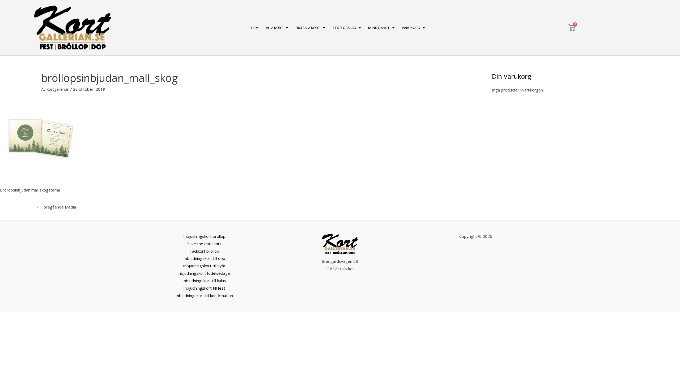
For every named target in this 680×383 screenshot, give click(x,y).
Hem (254, 27)
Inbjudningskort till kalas (204, 280)
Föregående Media (56, 207)
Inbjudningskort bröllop (204, 236)
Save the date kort (204, 243)
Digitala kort (308, 27)
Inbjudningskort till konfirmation (204, 295)
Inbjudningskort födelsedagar (204, 273)
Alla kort (274, 27)
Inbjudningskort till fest (204, 288)
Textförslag (344, 27)
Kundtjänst (379, 27)
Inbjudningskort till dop (204, 258)
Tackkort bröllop (204, 251)
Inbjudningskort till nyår (204, 265)
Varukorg (411, 27)
